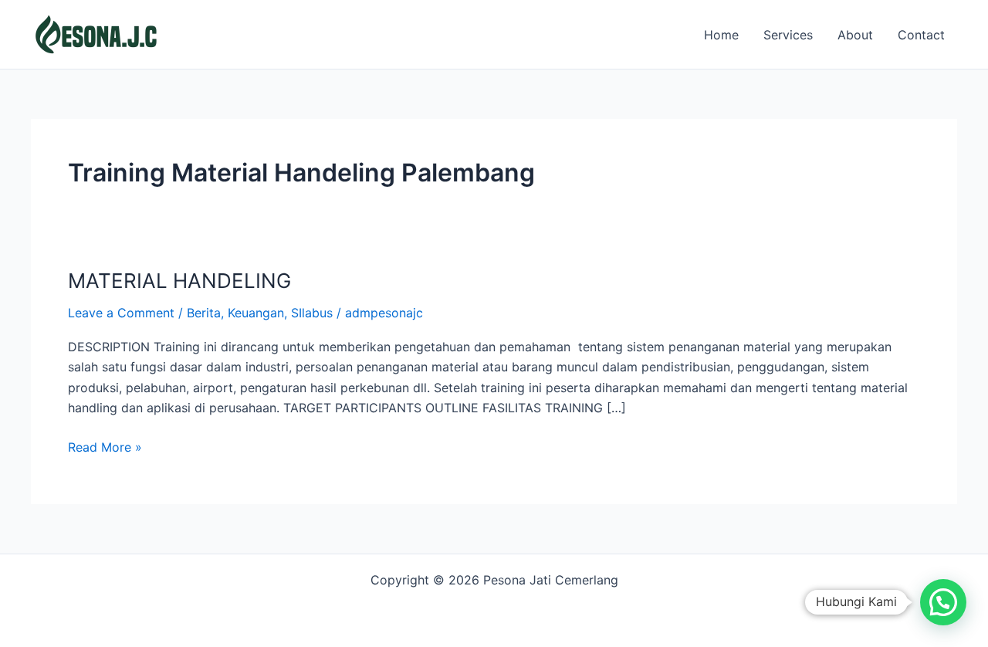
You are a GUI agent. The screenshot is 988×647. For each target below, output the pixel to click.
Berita (204, 312)
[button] (943, 602)
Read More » (105, 446)
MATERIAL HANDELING (179, 281)
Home (721, 34)
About (855, 34)
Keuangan (256, 312)
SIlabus (312, 312)
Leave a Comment (121, 312)
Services (788, 34)
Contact (921, 34)
